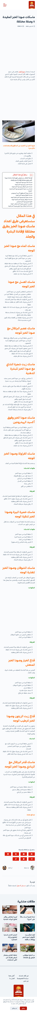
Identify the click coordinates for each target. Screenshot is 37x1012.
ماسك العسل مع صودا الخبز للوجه (23, 184)
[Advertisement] (18, 49)
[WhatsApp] (24, 859)
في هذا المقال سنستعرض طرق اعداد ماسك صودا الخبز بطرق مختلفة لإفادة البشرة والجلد (18, 179)
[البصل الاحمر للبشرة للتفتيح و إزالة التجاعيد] (9, 927)
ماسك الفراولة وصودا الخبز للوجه (24, 195)
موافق (23, 1008)
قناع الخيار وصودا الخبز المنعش (24, 202)
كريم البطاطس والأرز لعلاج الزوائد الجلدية (10, 918)
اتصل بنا (12, 978)
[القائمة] (5, 5)
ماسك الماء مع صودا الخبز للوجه (24, 182)
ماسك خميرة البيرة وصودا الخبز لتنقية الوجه (21, 197)
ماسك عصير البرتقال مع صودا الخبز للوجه (22, 187)
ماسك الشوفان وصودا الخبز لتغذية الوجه (22, 199)
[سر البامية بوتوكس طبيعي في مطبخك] (27, 948)
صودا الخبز (22, 72)
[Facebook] (31, 854)
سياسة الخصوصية (23, 978)
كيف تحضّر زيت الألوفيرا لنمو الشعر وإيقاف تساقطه (28, 937)
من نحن (26, 981)
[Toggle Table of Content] (30, 175)
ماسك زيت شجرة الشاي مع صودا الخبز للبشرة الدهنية (20, 190)
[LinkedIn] (8, 854)
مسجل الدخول (21, 885)
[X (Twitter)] (24, 854)
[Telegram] (31, 859)
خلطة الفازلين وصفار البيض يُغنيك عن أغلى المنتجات (10, 957)
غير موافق (14, 1008)
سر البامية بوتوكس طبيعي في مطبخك (29, 956)
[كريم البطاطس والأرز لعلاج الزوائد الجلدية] (9, 909)
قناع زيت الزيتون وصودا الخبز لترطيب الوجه (21, 204)
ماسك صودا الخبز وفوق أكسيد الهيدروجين (21, 193)
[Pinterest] (16, 854)
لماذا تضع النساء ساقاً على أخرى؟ (27, 918)
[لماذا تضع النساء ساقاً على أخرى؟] (27, 909)
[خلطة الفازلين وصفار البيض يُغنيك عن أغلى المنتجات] (9, 948)
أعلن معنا (11, 976)
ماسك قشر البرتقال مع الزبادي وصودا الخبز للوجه (20, 206)
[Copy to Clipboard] (16, 859)
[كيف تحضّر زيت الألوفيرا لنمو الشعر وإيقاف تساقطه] (27, 927)
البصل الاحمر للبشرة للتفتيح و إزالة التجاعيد (10, 937)
